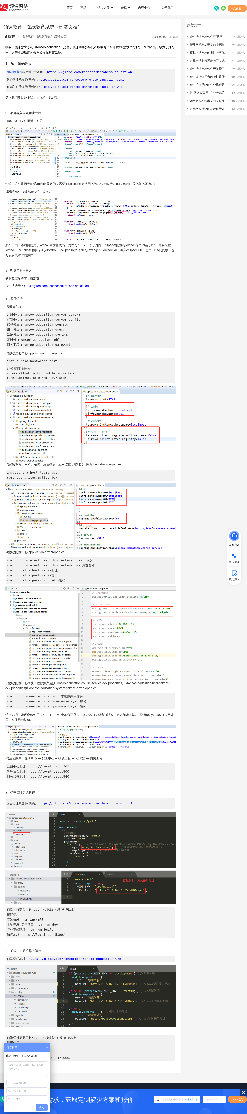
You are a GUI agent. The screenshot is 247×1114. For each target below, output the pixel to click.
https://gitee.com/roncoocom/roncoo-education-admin (82, 79)
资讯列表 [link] (10, 36)
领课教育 (13, 72)
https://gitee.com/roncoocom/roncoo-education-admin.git (86, 803)
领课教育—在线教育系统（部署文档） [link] (46, 36)
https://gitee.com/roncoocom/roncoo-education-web (80, 86)
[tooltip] (203, 539)
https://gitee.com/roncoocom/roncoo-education (89, 72)
